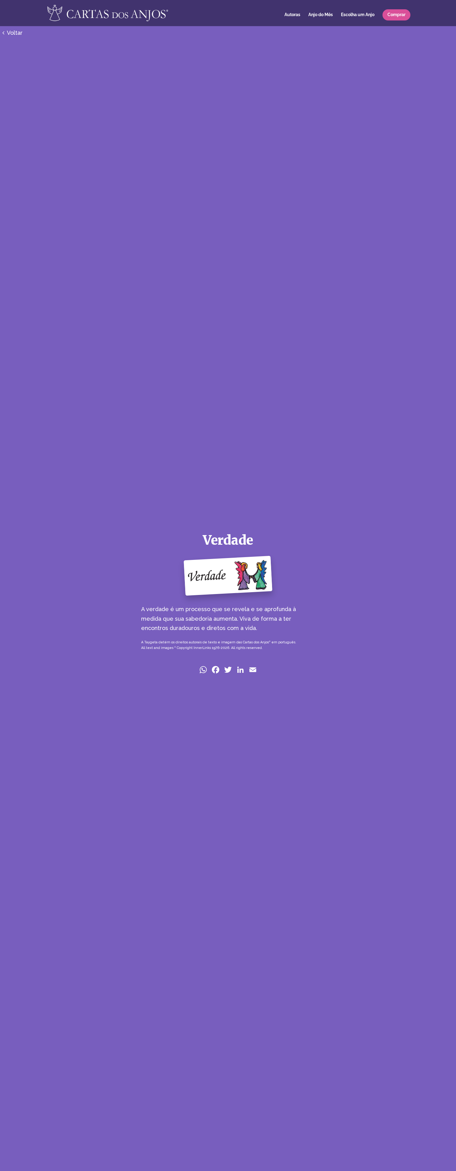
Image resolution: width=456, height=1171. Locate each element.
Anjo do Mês (320, 14)
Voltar (15, 32)
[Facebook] (215, 670)
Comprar (396, 14)
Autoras (292, 14)
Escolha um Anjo (357, 14)
